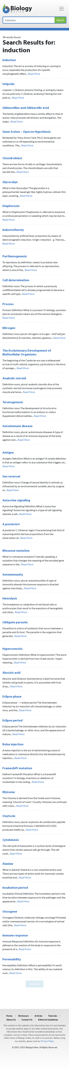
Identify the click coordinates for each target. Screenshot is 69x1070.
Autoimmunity (12, 574)
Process (8, 304)
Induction (9, 60)
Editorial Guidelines (48, 1019)
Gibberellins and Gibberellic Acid (25, 108)
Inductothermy (13, 230)
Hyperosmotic (12, 649)
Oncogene (9, 911)
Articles (38, 1015)
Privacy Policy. (47, 1041)
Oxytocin (8, 816)
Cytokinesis (10, 840)
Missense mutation (16, 550)
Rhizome (8, 792)
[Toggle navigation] (61, 8)
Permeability (11, 959)
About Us (11, 1019)
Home (9, 1015)
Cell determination (15, 280)
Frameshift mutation (17, 768)
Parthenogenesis (14, 256)
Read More (34, 73)
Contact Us (27, 1019)
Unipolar (8, 84)
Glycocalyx (10, 182)
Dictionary (23, 1015)
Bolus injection (12, 744)
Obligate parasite (15, 622)
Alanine (7, 864)
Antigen (8, 452)
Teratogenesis (12, 402)
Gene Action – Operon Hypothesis (26, 132)
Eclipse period (12, 720)
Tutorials (52, 1015)
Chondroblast (12, 158)
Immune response (15, 935)
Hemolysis (9, 598)
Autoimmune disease (17, 426)
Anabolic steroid (14, 378)
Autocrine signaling (16, 500)
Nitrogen (8, 328)
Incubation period (15, 887)
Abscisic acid (11, 672)
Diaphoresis (11, 206)
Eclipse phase (12, 696)
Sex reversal (11, 476)
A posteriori (11, 524)
